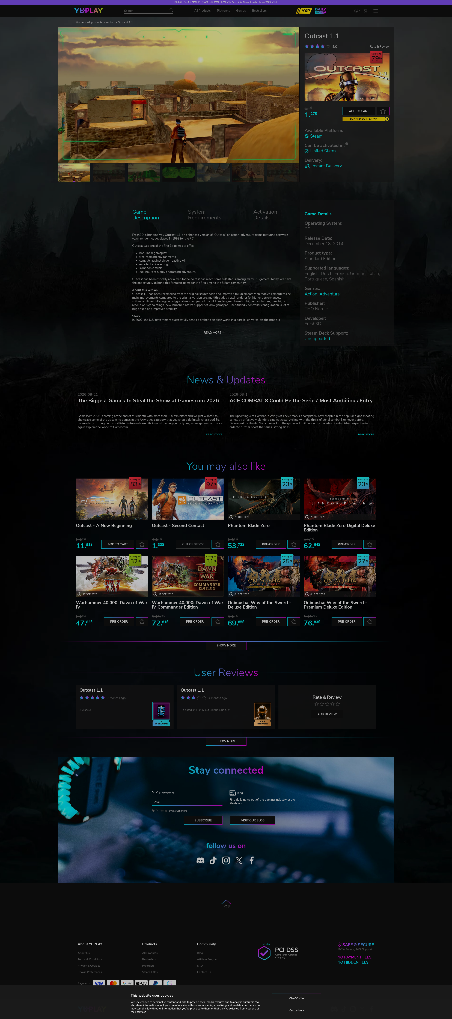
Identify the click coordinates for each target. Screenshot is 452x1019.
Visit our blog (252, 820)
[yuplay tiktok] (213, 860)
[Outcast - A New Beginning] (112, 499)
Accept (173, 810)
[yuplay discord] (200, 860)
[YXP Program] (304, 11)
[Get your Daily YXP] (320, 11)
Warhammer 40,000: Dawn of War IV (111, 605)
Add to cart (359, 111)
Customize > (296, 1010)
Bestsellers (149, 959)
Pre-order (271, 544)
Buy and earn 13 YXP (363, 118)
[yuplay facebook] (252, 860)
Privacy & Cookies (89, 965)
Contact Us (204, 972)
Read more (212, 333)
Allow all (296, 997)
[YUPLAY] (88, 10)
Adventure (329, 294)
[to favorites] (383, 111)
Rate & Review (379, 46)
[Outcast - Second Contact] (188, 499)
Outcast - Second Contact (178, 526)
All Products (150, 953)
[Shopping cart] (365, 11)
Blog (200, 953)
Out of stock (193, 544)
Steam (316, 136)
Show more (226, 645)
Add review (327, 714)
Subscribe (203, 820)
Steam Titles (150, 972)
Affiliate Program (207, 959)
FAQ (200, 965)
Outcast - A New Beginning (104, 526)
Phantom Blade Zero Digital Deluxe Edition (339, 528)
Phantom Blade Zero (249, 526)
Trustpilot (264, 944)
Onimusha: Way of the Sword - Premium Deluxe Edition (335, 605)
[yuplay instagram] (226, 860)
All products (94, 22)
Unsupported (317, 339)
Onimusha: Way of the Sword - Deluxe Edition (259, 605)
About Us (84, 953)
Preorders (148, 965)
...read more (213, 434)
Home (80, 22)
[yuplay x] (239, 860)
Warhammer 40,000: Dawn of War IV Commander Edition (187, 605)
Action (110, 22)
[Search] (171, 10)
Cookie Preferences (90, 972)
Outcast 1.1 (91, 690)
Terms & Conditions (177, 810)
